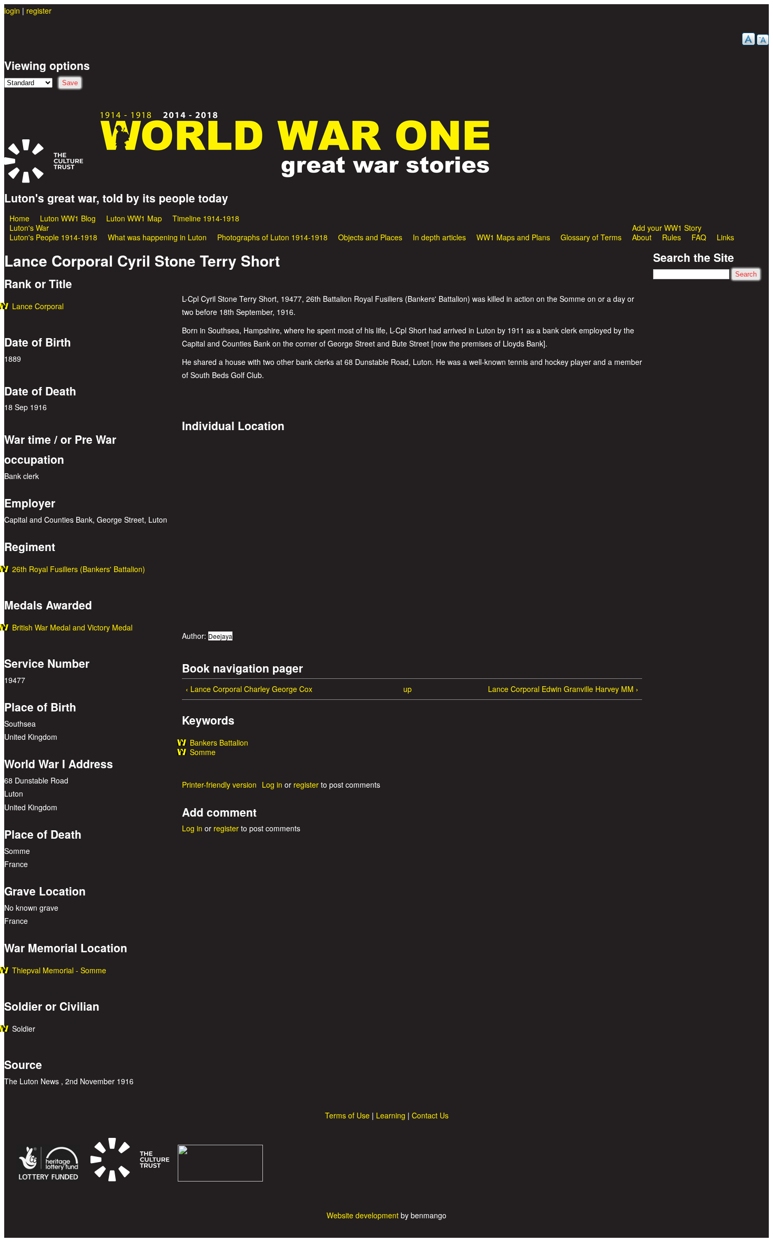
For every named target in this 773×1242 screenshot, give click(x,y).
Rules (671, 237)
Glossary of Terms (591, 237)
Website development (363, 1215)
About (642, 237)
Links (725, 237)
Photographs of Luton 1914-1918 (272, 237)
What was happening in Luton (157, 237)
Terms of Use (347, 1115)
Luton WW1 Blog (68, 218)
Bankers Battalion (219, 742)
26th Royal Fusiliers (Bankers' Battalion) (78, 569)
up (407, 689)
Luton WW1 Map (134, 218)
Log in (272, 784)
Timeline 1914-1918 (205, 218)
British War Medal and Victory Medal (72, 627)
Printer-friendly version (219, 784)
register (39, 10)
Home (19, 218)
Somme (203, 752)
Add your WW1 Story (666, 227)
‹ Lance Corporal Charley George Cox (249, 689)
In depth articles (439, 237)
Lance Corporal (38, 306)
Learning (390, 1115)
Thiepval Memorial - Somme (59, 970)
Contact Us (430, 1115)
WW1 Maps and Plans (513, 237)
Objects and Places (370, 237)
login (12, 10)
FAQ (698, 237)
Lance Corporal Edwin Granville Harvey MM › (563, 689)
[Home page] (295, 176)
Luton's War (29, 227)
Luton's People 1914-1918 (53, 237)
